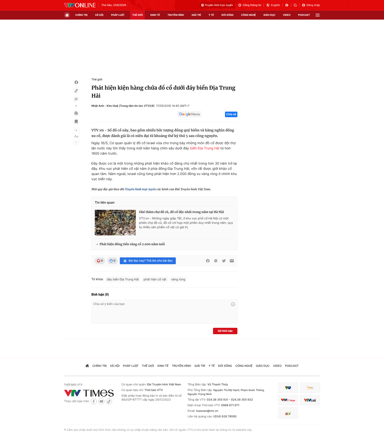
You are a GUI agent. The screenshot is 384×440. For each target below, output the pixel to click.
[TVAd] (310, 388)
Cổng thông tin (252, 5)
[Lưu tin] (76, 121)
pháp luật (118, 14)
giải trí (196, 14)
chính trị (81, 14)
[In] (76, 113)
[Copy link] (76, 91)
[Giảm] (76, 142)
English (275, 5)
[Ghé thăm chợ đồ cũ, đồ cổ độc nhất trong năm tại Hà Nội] (115, 222)
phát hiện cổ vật (155, 279)
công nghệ (248, 14)
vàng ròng (178, 279)
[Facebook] (76, 82)
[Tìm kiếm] (296, 5)
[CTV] (288, 400)
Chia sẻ (231, 114)
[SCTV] (288, 413)
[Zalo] (215, 260)
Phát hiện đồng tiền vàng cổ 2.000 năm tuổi (132, 244)
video (287, 14)
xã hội (99, 14)
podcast (304, 14)
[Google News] (189, 114)
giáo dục (269, 14)
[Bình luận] (76, 99)
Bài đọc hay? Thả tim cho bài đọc (151, 260)
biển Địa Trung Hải (204, 148)
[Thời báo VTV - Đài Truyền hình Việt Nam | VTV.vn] (80, 5)
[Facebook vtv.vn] (288, 5)
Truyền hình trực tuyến (219, 5)
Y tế (211, 14)
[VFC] (288, 388)
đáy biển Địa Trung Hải (123, 279)
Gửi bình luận (225, 331)
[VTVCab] (310, 400)
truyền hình (175, 14)
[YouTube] (101, 401)
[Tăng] (76, 130)
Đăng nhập (313, 5)
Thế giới (137, 14)
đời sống (228, 14)
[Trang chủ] (67, 15)
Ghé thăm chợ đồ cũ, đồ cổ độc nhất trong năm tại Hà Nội (181, 212)
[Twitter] (223, 260)
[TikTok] (109, 401)
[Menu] (317, 15)
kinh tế (155, 14)
